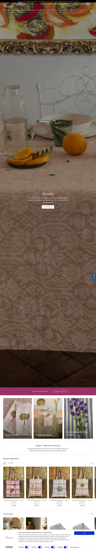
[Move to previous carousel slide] (88, 463)
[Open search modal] (86, 10)
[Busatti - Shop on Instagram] (83, 4)
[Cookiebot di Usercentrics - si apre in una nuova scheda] (9, 547)
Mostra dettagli (74, 547)
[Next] (84, 10)
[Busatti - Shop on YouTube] (84, 4)
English (90, 4)
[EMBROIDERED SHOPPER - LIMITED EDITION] (13, 482)
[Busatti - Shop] (8, 5)
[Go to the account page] (89, 10)
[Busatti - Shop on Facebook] (81, 4)
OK (84, 533)
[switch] (40, 547)
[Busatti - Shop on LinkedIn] (86, 4)
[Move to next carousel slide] (91, 463)
